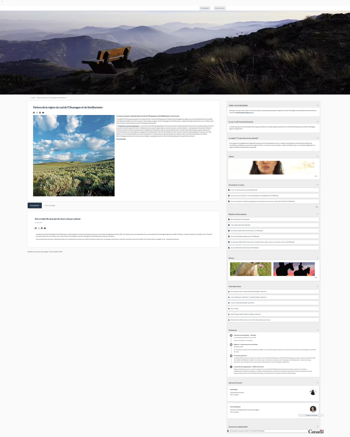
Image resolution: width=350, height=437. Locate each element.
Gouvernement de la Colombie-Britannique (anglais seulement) (248, 291)
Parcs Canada (234, 308)
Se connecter (205, 8)
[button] (34, 113)
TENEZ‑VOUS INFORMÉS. (238, 106)
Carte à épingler (50, 205)
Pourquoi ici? (34, 205)
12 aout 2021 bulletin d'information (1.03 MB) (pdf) (245, 236)
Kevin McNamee (235, 407)
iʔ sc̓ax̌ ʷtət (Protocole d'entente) (241, 122)
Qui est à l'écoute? (235, 383)
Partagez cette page (311, 415)
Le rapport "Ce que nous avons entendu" (243, 138)
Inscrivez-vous (219, 8)
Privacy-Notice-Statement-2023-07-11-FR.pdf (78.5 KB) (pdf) (247, 431)
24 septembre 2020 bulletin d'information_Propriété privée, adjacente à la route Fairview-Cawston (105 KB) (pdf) (262, 242)
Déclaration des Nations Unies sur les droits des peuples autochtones (250, 320)
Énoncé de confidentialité (238, 427)
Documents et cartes (236, 185)
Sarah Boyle (234, 389)
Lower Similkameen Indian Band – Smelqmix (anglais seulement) (248, 297)
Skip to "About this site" (11, 3)
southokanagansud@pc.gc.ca (244, 112)
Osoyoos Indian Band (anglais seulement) (242, 303)
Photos (231, 258)
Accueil (33, 97)
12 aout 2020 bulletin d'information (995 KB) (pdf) (245, 248)
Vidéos (231, 157)
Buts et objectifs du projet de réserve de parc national (57, 219)
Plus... (316, 176)
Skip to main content (10, 1)
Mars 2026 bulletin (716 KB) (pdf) (240, 219)
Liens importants (235, 286)
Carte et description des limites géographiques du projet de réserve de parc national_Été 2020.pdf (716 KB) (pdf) (262, 201)
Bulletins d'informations (238, 214)
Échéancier (233, 330)
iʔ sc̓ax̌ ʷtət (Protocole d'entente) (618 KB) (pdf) (244, 190)
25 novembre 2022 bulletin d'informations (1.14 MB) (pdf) (247, 230)
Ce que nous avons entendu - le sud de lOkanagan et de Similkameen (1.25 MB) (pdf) (254, 195)
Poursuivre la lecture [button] (172, 239)
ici (236, 127)
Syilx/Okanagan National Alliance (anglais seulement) (245, 314)
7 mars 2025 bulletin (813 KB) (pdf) (240, 225)
